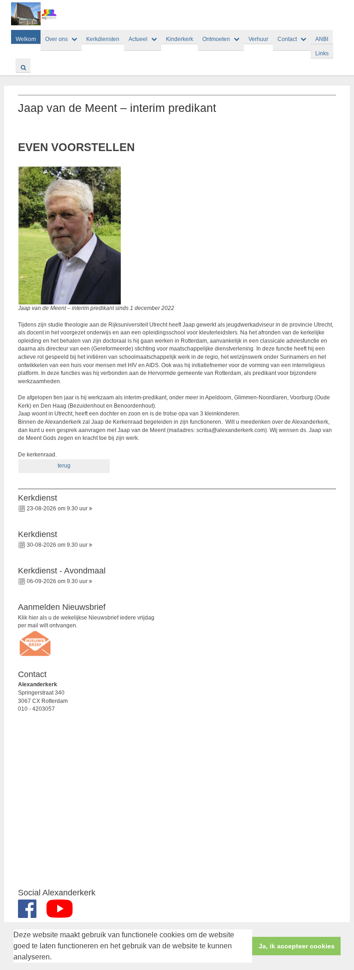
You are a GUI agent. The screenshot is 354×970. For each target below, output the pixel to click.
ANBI (321, 39)
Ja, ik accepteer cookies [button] (297, 946)
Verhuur (258, 39)
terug (64, 465)
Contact (287, 39)
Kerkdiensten (102, 39)
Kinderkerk (179, 39)
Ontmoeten (216, 39)
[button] (54, 958)
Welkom (26, 39)
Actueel (138, 39)
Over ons (56, 39)
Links (322, 53)
